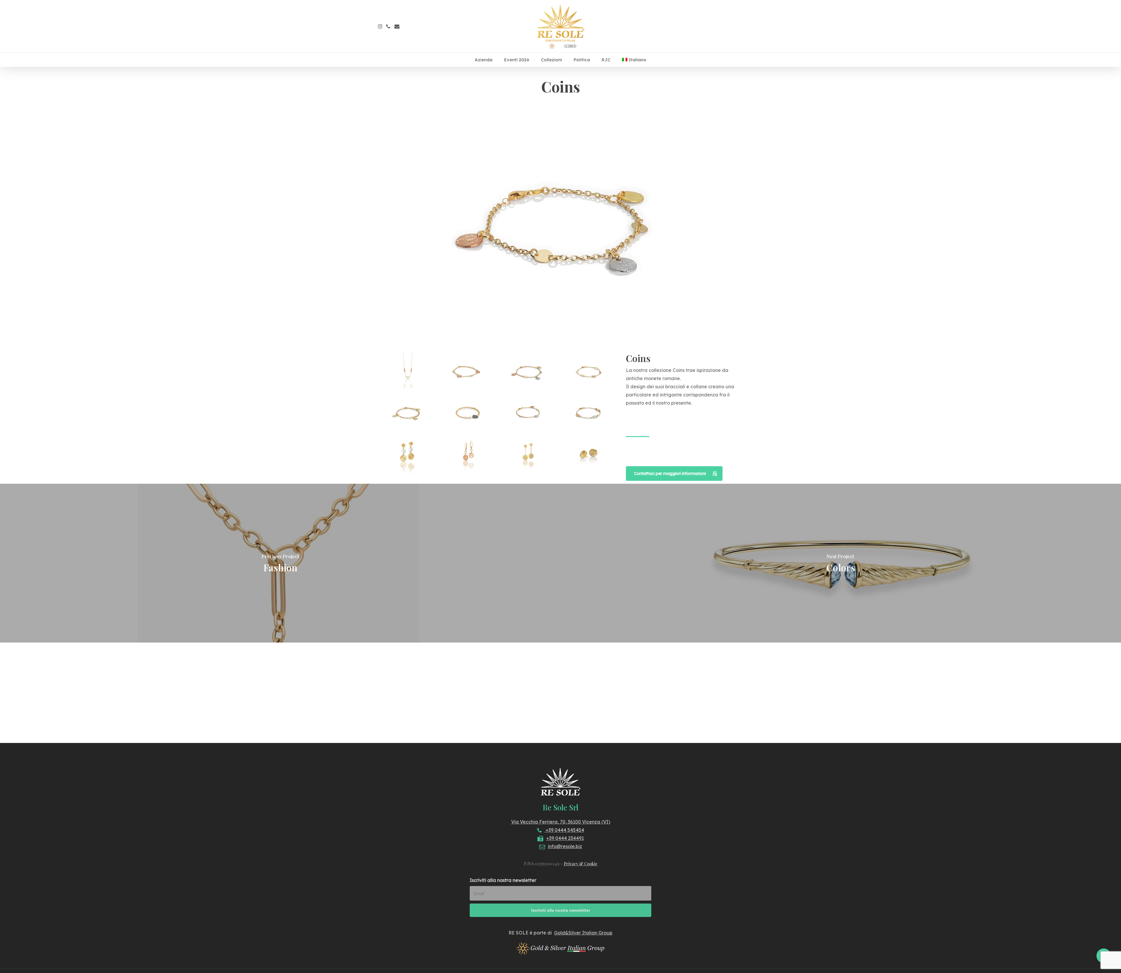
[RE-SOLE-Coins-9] (409, 454)
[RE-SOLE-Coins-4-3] (589, 373)
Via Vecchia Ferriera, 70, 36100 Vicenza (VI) (560, 822)
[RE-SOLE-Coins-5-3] (409, 413)
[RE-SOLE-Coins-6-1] (469, 413)
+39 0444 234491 (565, 838)
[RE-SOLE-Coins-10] (469, 454)
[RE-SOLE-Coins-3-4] (529, 373)
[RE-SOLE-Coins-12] (589, 454)
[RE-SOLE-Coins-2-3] (469, 373)
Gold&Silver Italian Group (583, 933)
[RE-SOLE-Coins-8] (589, 413)
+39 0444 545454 (564, 830)
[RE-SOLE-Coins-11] (529, 454)
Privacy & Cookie (581, 863)
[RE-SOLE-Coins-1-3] (409, 373)
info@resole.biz (565, 846)
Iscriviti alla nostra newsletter (503, 880)
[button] (674, 473)
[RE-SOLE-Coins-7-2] (529, 413)
